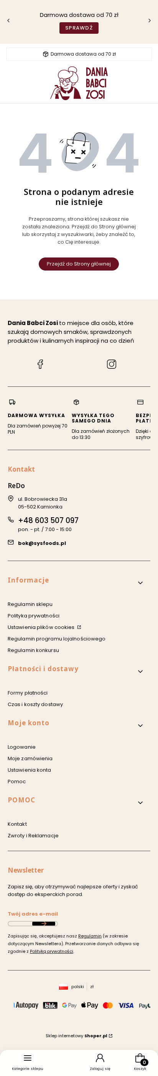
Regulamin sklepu (30, 604)
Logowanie (22, 747)
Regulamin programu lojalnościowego (56, 638)
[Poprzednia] (8, 22)
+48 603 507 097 (48, 520)
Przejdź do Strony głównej (79, 263)
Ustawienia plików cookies (42, 627)
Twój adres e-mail (33, 914)
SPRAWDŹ (79, 27)
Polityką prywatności (51, 951)
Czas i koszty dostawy (35, 704)
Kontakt (17, 824)
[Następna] (149, 22)
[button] (76, 583)
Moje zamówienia (30, 758)
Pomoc (17, 781)
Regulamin (90, 936)
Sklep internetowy (76, 1036)
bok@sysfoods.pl (42, 543)
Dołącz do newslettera (43, 923)
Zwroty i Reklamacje (33, 835)
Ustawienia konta (29, 770)
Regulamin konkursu (33, 650)
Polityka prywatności (33, 615)
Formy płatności (28, 692)
